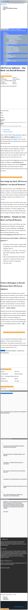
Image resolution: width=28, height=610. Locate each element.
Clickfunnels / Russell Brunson (12, 37)
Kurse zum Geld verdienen (12, 43)
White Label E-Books (10, 42)
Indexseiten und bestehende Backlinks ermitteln (13, 505)
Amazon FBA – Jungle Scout (12, 51)
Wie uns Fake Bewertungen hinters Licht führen (13, 504)
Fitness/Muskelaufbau (10, 56)
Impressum (5, 598)
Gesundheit (5, 53)
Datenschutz (6, 599)
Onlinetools (5, 45)
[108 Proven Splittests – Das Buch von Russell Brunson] (6, 363)
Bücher (4, 64)
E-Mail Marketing (10, 46)
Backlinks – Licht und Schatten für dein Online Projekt (15, 501)
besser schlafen (9, 57)
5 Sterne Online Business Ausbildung (14, 35)
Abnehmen (8, 54)
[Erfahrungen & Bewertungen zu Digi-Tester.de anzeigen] (14, 535)
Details (2, 369)
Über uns (5, 596)
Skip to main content (5, 1)
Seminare (5, 62)
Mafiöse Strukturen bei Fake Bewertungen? (12, 502)
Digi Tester (5, 511)
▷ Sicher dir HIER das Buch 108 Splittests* (11, 177)
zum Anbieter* (7, 369)
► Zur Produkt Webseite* (6, 76)
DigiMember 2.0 (9, 52)
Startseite (5, 32)
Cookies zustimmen (5, 608)
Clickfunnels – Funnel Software (13, 49)
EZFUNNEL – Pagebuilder (12, 47)
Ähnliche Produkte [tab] (8, 131)
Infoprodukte (6, 34)
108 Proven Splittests (13, 41)
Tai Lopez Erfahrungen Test (12, 36)
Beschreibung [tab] (6, 129)
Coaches (5, 63)
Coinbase (8, 59)
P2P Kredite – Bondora (11, 60)
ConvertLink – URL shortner (12, 48)
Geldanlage (5, 58)
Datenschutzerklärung (19, 606)
